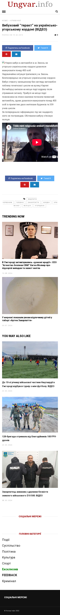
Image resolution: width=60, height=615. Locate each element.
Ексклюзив (10, 569)
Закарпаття (33, 202)
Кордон (46, 202)
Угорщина (40, 205)
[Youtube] (30, 521)
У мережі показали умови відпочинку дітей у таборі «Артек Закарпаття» (27, 319)
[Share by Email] (16, 54)
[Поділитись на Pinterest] (6, 54)
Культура (8, 557)
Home (5, 21)
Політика (9, 551)
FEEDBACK (9, 575)
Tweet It (44, 48)
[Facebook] (24, 521)
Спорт (6, 563)
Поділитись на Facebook (19, 48)
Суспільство (11, 545)
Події (5, 539)
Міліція (27, 205)
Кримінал (15, 21)
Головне (20, 202)
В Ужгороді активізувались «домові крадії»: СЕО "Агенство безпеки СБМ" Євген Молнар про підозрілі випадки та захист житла (29, 265)
